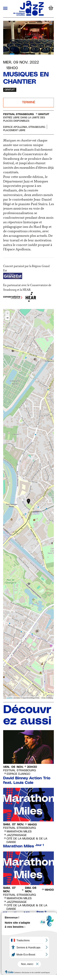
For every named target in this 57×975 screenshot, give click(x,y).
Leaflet (9, 697)
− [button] (7, 318)
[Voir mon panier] (50, 9)
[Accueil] (28, 15)
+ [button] (7, 313)
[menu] (5, 9)
